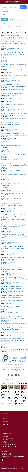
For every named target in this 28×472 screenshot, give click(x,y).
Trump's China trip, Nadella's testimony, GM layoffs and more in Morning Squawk (13, 225)
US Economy (4, 302)
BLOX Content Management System (11, 468)
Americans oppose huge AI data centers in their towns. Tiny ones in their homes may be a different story (13, 340)
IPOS (8, 311)
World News (16, 159)
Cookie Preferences (21, 467)
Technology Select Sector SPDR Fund (9, 242)
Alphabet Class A (7, 345)
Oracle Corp (22, 332)
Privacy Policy (6, 467)
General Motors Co (8, 170)
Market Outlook (16, 282)
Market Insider (7, 253)
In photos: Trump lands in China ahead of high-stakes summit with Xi (12, 105)
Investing (19, 170)
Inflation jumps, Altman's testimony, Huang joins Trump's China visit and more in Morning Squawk (14, 165)
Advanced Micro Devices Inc (10, 323)
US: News (6, 208)
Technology (3, 150)
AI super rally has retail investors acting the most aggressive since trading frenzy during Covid (13, 235)
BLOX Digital (21, 468)
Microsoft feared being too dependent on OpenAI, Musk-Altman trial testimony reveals (13, 134)
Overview (4, 26)
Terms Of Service (16, 371)
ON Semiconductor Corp (6, 220)
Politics (18, 109)
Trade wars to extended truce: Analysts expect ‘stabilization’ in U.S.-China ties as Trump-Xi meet (14, 43)
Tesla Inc (18, 48)
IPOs (5, 312)
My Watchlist (15, 11)
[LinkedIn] (15, 375)
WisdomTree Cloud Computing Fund (9, 129)
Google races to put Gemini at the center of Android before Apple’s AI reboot (13, 194)
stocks (12, 253)
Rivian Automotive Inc (8, 291)
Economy (15, 170)
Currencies (13, 26)
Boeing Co (10, 179)
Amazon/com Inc (12, 138)
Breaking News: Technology (10, 149)
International (18, 26)
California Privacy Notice (13, 467)
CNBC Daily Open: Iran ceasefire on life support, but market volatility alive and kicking (14, 278)
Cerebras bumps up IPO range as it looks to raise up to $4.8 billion (13, 307)
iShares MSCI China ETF (14, 118)
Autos (22, 291)
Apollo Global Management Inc (7, 210)
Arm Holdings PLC (12, 127)
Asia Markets (6, 48)
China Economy (14, 89)
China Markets (20, 59)
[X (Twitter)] (8, 375)
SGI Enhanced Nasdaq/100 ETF (10, 300)
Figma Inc (6, 127)
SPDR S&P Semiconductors (9, 219)
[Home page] (12, 2)
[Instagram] (19, 375)
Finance (12, 189)
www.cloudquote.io (14, 366)
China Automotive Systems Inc (16, 69)
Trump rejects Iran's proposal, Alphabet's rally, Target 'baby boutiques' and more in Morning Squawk (12, 318)
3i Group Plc (17, 80)
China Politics (17, 189)
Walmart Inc (23, 323)
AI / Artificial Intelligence (6, 139)
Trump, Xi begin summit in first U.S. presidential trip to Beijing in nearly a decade (13, 85)
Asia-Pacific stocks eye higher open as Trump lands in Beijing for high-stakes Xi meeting (13, 114)
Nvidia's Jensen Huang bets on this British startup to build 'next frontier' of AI (12, 144)
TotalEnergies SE (7, 98)
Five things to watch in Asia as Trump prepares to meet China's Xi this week (11, 268)
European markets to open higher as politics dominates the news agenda (13, 76)
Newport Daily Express (10, 465)
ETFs (18, 19)
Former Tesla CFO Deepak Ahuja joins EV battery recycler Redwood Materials (12, 287)
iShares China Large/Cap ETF (10, 59)
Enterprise (6, 138)
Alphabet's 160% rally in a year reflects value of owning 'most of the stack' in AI (13, 328)
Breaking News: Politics (6, 71)
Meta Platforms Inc (20, 149)
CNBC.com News (7, 49)
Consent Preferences (6, 471)
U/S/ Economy (20, 300)
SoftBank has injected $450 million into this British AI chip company (13, 258)
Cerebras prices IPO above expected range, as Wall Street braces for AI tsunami (14, 123)
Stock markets (7, 89)
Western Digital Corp (20, 219)
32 (26, 37)
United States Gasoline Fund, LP (8, 100)
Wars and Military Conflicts (17, 98)
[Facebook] (12, 375)
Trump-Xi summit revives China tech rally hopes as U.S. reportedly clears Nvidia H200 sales (13, 54)
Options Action (7, 240)
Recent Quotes (5, 11)
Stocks (11, 19)
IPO (6, 311)
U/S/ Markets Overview (13, 208)
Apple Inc (15, 179)
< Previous (4, 38)
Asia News (6, 118)
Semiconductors (10, 312)
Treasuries (5, 28)
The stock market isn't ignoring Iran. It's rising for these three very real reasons (12, 204)
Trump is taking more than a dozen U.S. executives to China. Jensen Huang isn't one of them (14, 248)
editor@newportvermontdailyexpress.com (15, 456)
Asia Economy (22, 118)
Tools (4, 23)
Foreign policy (11, 80)
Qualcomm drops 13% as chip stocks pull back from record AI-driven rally (13, 215)
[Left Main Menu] (2, 2)
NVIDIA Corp (4, 60)
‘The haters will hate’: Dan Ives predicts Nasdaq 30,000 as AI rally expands (12, 296)
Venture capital (17, 291)
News (8, 26)
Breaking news (21, 89)
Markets (4, 19)
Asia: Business (13, 48)
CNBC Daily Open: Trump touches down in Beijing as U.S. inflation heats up (12, 94)
